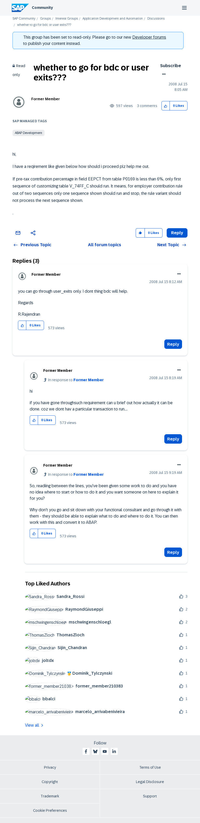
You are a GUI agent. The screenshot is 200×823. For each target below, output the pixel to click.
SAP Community (23, 18)
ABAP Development (28, 133)
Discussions (156, 18)
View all (32, 725)
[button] (166, 105)
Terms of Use (150, 767)
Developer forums (149, 37)
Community (42, 7)
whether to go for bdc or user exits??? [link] (44, 25)
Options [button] (163, 74)
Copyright (50, 782)
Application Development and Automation (113, 18)
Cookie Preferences (50, 810)
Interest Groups (66, 18)
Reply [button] (177, 233)
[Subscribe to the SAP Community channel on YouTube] (105, 751)
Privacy (50, 767)
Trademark (50, 796)
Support (150, 796)
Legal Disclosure (150, 782)
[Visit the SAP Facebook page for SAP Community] (86, 751)
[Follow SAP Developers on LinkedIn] (114, 751)
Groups (45, 18)
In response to (76, 380)
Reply (173, 344)
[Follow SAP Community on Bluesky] (95, 751)
